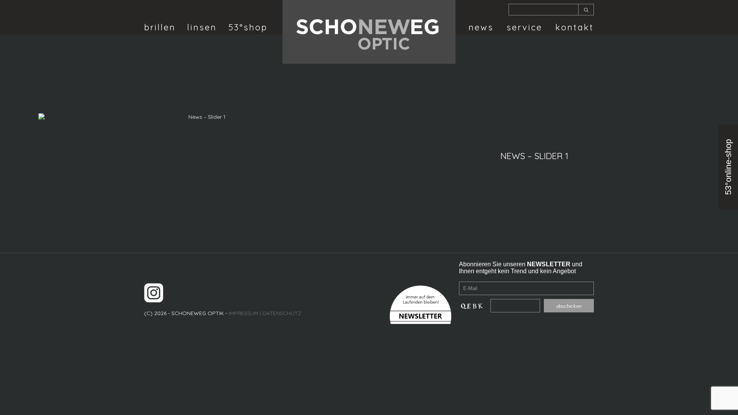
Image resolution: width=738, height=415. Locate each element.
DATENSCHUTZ (282, 313)
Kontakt (574, 27)
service (524, 27)
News (481, 27)
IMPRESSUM (243, 313)
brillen (160, 27)
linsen (202, 27)
